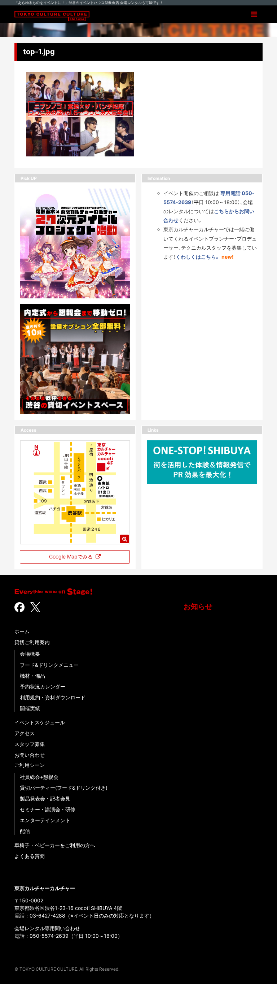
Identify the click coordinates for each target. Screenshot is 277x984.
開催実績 (30, 708)
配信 (25, 831)
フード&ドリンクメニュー (49, 665)
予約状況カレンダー (42, 686)
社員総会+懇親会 (39, 777)
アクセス (24, 733)
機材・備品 (32, 676)
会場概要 (30, 654)
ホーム (22, 631)
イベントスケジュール (39, 722)
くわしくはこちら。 (198, 257)
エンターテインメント (45, 820)
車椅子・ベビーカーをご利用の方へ (54, 845)
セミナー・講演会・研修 (47, 809)
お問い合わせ (29, 755)
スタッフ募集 (29, 744)
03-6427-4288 (47, 915)
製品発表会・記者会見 (45, 798)
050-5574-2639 (49, 936)
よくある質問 (29, 856)
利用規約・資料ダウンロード (52, 697)
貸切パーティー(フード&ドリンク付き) (63, 788)
